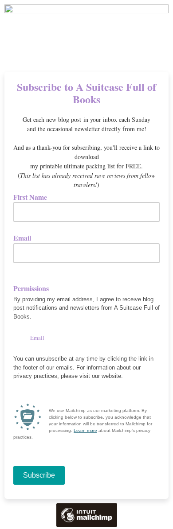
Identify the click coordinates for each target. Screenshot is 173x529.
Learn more (85, 430)
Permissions (31, 288)
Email (25, 237)
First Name (33, 197)
